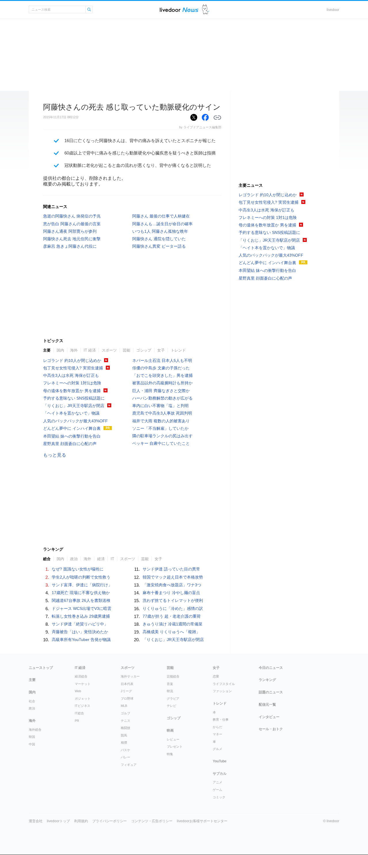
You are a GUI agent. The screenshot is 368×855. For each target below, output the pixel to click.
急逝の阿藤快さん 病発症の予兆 (72, 216)
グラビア (173, 698)
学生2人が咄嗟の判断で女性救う (81, 577)
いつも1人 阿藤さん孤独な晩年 (160, 231)
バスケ (125, 750)
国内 (60, 350)
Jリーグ (126, 691)
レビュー (173, 739)
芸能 (126, 350)
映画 (170, 730)
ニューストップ (41, 668)
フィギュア (129, 764)
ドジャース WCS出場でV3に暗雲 (81, 608)
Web (78, 691)
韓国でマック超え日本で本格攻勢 (173, 577)
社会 (32, 701)
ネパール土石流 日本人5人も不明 (162, 360)
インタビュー (269, 717)
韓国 (32, 736)
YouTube (220, 761)
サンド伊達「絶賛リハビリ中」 (80, 624)
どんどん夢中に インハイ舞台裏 (72, 428)
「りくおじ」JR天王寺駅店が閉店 (73, 405)
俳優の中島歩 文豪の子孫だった (161, 368)
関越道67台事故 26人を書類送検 (81, 600)
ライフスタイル (224, 684)
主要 (47, 350)
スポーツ (109, 350)
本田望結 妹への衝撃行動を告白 (72, 436)
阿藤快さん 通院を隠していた (159, 238)
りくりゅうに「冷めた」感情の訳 (173, 608)
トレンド (178, 350)
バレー (125, 757)
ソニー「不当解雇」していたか (160, 428)
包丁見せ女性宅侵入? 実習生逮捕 (73, 368)
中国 (32, 744)
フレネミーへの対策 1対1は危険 (72, 383)
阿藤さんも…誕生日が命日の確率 (162, 224)
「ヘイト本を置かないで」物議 (71, 413)
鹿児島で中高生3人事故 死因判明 (162, 413)
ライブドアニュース (179, 9)
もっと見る (54, 455)
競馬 (124, 735)
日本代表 (127, 684)
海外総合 (35, 729)
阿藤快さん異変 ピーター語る (159, 246)
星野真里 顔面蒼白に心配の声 (70, 443)
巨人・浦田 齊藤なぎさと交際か (161, 390)
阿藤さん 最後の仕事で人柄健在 (161, 216)
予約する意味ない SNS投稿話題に (74, 398)
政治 (32, 708)
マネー (217, 734)
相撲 (124, 742)
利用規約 (81, 821)
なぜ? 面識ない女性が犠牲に (77, 569)
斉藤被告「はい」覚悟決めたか (80, 631)
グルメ (217, 749)
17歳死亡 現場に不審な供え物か (81, 592)
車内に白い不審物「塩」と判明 (160, 405)
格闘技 (125, 728)
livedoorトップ (58, 821)
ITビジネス (82, 705)
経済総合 (81, 676)
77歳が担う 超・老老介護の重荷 (172, 616)
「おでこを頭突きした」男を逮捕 (162, 375)
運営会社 (36, 821)
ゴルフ (125, 713)
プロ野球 (127, 698)
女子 (161, 350)
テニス (125, 720)
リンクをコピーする (217, 117)
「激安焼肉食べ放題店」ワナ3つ (172, 585)
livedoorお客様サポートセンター (202, 821)
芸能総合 (173, 676)
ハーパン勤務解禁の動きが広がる (162, 398)
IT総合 (79, 713)
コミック (219, 797)
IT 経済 (90, 350)
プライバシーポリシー (109, 821)
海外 (74, 350)
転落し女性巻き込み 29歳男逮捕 (81, 616)
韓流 (170, 691)
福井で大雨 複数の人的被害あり (161, 421)
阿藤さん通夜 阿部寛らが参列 (70, 231)
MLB (124, 705)
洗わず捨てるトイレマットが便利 (173, 600)
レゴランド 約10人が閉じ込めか (72, 360)
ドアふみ (205, 10)
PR (77, 720)
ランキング (267, 680)
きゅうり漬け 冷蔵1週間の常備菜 (172, 624)
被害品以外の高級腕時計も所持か (162, 383)
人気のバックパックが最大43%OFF (75, 421)
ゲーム (217, 789)
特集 (170, 754)
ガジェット (83, 698)
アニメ (217, 782)
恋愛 (216, 676)
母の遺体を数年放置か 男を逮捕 (72, 390)
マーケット (83, 684)
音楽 (170, 684)
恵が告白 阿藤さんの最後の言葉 (72, 224)
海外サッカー (130, 676)
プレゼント (175, 746)
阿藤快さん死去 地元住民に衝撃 (72, 238)
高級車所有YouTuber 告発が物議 (81, 639)
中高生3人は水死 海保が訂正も (71, 375)
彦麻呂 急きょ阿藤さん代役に (70, 246)
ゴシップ (143, 350)
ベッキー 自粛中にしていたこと (161, 443)
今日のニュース (271, 668)
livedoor (333, 10)
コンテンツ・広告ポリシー (151, 821)
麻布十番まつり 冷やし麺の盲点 (171, 592)
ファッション (222, 691)
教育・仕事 (221, 719)
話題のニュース (271, 692)
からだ (217, 727)
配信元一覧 (267, 705)
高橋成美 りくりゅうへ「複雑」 (171, 631)
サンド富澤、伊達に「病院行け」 (82, 585)
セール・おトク (271, 729)
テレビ (171, 705)
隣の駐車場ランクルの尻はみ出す (162, 436)
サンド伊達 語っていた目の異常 (171, 569)
